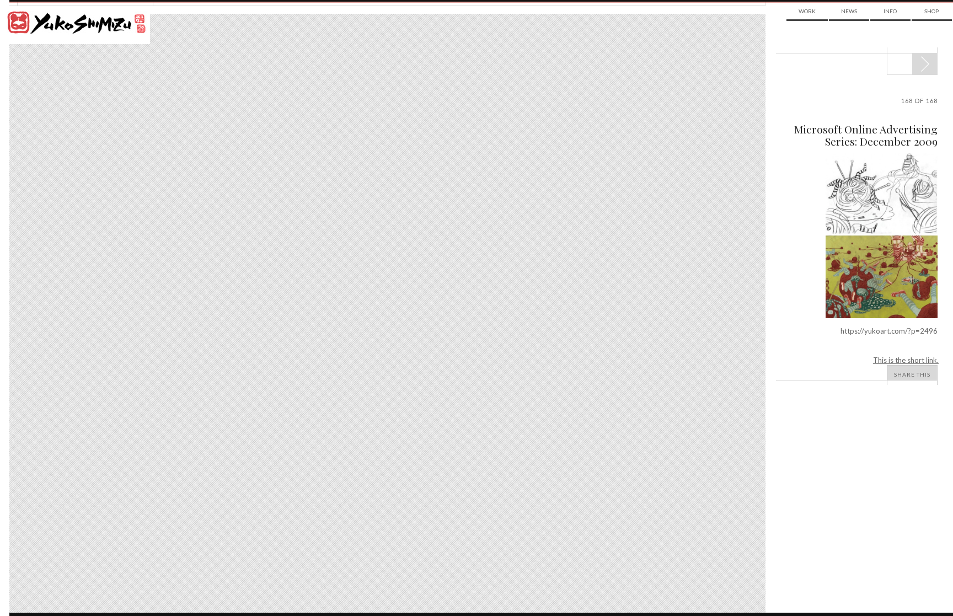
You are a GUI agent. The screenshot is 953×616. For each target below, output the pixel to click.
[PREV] (924, 63)
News (849, 11)
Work (807, 11)
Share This (912, 374)
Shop (931, 11)
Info (890, 11)
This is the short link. (906, 360)
